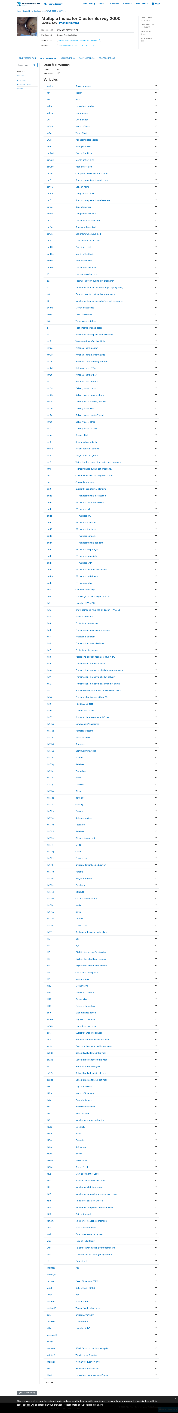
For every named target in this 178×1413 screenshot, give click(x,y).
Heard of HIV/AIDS (85, 603)
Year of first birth (83, 166)
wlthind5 (51, 1355)
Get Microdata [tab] (87, 58)
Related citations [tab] (107, 58)
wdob (50, 1288)
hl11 (49, 992)
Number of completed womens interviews (96, 1194)
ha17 (49, 717)
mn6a (50, 448)
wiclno (50, 86)
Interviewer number (85, 1106)
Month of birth (82, 126)
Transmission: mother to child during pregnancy (99, 670)
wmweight (52, 1335)
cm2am (50, 160)
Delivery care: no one (86, 428)
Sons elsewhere (83, 207)
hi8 (48, 1113)
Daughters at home (84, 193)
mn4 (49, 435)
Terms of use (142, 4)
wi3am (50, 126)
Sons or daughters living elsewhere (92, 200)
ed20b (50, 1059)
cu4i (49, 549)
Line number (81, 113)
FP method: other (84, 583)
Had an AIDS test (84, 704)
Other (78, 791)
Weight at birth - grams (86, 455)
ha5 (49, 636)
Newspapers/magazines (87, 724)
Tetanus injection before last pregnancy (95, 294)
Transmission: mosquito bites (89, 643)
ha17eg (50, 912)
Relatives (79, 764)
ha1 (48, 603)
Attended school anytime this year (92, 1039)
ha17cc (50, 824)
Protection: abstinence (86, 650)
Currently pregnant (84, 482)
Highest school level (85, 1019)
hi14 (49, 1207)
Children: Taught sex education (90, 865)
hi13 (49, 1200)
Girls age (79, 804)
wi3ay (50, 133)
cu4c (49, 509)
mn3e (50, 415)
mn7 (49, 462)
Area (77, 99)
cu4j (49, 556)
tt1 (48, 274)
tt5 (48, 301)
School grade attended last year (91, 1080)
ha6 (49, 643)
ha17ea (50, 871)
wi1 (48, 119)
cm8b (50, 234)
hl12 (49, 999)
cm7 (49, 220)
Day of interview (83, 1086)
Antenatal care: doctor (86, 348)
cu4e (49, 522)
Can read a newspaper (86, 972)
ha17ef (50, 905)
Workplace (80, 771)
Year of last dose (83, 314)
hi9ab (50, 1133)
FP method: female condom (89, 542)
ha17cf (50, 844)
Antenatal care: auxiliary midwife (91, 361)
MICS (44, 11)
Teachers (80, 824)
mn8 (49, 468)
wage (49, 1294)
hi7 (48, 92)
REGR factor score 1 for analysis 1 (92, 1348)
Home (19, 11)
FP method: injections (86, 522)
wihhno (50, 106)
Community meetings (85, 751)
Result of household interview (90, 1180)
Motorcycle (81, 1160)
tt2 (48, 280)
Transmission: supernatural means (92, 630)
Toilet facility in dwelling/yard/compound (95, 1247)
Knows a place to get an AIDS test (92, 717)
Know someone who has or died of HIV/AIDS (98, 610)
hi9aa (49, 1127)
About (101, 4)
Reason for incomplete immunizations (94, 334)
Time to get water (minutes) (89, 1234)
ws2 (49, 1234)
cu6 (49, 596)
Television (80, 784)
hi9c (49, 1173)
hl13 (49, 1006)
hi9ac (49, 1140)
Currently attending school (88, 1032)
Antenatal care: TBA (85, 368)
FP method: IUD (83, 516)
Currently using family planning (90, 489)
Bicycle (78, 1153)
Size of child (81, 435)
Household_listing (24, 84)
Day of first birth (83, 153)
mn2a (50, 348)
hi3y (49, 1100)
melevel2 (51, 1308)
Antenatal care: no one (86, 381)
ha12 (49, 683)
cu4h (49, 542)
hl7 (48, 965)
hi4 (48, 1106)
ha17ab (50, 730)
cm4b (50, 193)
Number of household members (91, 1221)
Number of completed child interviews (94, 1207)
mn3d (50, 408)
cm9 (49, 240)
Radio (78, 777)
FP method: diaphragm (86, 549)
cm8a (50, 227)
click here (98, 1404)
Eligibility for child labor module (90, 959)
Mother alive (81, 985)
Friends (79, 757)
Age (77, 945)
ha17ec (50, 885)
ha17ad (50, 744)
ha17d (50, 865)
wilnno (50, 113)
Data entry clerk (83, 1214)
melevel (51, 1361)
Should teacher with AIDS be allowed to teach (98, 690)
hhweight (51, 1274)
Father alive (81, 999)
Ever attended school (85, 1012)
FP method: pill (82, 509)
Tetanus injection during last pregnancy (94, 280)
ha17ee (50, 898)
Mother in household (85, 992)
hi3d (49, 1086)
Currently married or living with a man (94, 475)
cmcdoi (50, 1281)
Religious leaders (83, 818)
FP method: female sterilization (90, 495)
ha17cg (50, 851)
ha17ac (50, 737)
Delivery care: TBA (84, 408)
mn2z (50, 381)
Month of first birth (84, 160)
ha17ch (50, 858)
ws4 (49, 1247)
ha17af (50, 757)
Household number (85, 106)
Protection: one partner (87, 623)
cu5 (49, 589)
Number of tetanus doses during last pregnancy (99, 287)
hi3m (49, 1093)
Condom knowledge (85, 589)
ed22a (50, 1073)
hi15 (49, 1214)
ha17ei (50, 925)
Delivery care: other (85, 422)
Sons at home (82, 187)
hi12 (49, 1194)
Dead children (82, 1321)
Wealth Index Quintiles (86, 1355)
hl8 (48, 972)
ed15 (49, 1012)
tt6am (50, 307)
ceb (49, 1315)
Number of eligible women (88, 1187)
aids (49, 1328)
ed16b (50, 1026)
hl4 (48, 945)
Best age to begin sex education (91, 932)
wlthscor (51, 1348)
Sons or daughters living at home (91, 180)
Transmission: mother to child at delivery (95, 677)
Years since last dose (85, 321)
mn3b (50, 395)
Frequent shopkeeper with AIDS (91, 697)
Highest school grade (85, 1026)
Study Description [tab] (27, 58)
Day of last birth (83, 247)
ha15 (49, 704)
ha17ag (50, 764)
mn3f (49, 422)
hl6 (48, 959)
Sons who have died (85, 227)
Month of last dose (84, 307)
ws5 (49, 1254)
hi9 (48, 1120)
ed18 (49, 1039)
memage (51, 1268)
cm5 (49, 200)
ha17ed (50, 892)
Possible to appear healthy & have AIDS (95, 656)
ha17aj (50, 784)
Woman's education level (87, 1308)
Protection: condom (85, 636)
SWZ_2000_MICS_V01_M (56, 11)
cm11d (50, 247)
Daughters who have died (88, 234)
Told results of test (84, 710)
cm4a (50, 187)
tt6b (49, 321)
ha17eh (50, 918)
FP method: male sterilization (89, 502)
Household (21, 80)
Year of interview (83, 1100)
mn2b (50, 354)
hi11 (49, 1187)
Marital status (82, 979)
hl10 (49, 985)
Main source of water (86, 1227)
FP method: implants (85, 529)
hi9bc (50, 1167)
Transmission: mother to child (90, 663)
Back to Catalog (28, 1393)
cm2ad (50, 153)
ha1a (49, 610)
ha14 (49, 697)
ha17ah (50, 771)
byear (50, 1341)
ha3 (49, 623)
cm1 (49, 146)
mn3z (50, 428)
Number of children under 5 (89, 1200)
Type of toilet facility (85, 1241)
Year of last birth (83, 260)
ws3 (49, 1241)
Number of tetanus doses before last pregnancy (99, 301)
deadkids (51, 1321)
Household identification (87, 1368)
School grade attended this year (91, 1059)
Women (20, 88)
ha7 (49, 650)
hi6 (48, 99)
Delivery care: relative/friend (89, 415)
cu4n (49, 583)
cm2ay (50, 166)
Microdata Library (53, 4)
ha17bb (50, 804)
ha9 (49, 663)
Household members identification (92, 1375)
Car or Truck (81, 1167)
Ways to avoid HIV (84, 616)
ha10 (49, 670)
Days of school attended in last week (93, 1046)
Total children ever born (87, 240)
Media (78, 844)
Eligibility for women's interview (90, 952)
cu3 (49, 489)
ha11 (49, 677)
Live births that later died (87, 220)
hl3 (48, 939)
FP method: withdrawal (86, 576)
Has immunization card (86, 274)
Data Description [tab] (48, 58)
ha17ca (50, 811)
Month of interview (84, 1093)
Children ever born (84, 1315)
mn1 (49, 341)
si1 (48, 1261)
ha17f (49, 932)
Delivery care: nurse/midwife (89, 395)
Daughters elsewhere (86, 213)
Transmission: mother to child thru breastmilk (97, 683)
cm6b (50, 213)
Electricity (80, 1127)
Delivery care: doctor (85, 388)
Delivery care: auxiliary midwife (90, 401)
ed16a (50, 1019)
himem (50, 1221)
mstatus (51, 1301)
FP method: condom (85, 536)
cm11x (50, 267)
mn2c (50, 361)
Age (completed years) (86, 139)
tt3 (48, 287)
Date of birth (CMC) (85, 1288)
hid (48, 1368)
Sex (77, 939)
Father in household (85, 1006)
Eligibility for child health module (91, 965)
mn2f (49, 375)
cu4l (49, 569)
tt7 (48, 327)
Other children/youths (86, 838)
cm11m (50, 254)
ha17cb (50, 818)
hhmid (50, 1375)
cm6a (50, 207)
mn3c (50, 401)
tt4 (48, 294)
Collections (114, 4)
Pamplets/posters (84, 730)
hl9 (48, 979)
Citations (127, 4)
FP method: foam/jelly (86, 556)
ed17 (49, 1032)
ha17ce (50, 838)
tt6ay (49, 314)
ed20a (50, 1053)
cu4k (49, 563)
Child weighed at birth (86, 442)
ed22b (50, 1080)
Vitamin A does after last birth (90, 341)
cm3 (49, 180)
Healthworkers (82, 737)
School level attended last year (90, 1073)
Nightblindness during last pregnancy (93, 468)
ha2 (49, 616)
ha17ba (50, 797)
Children (20, 76)
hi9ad (49, 1147)
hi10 (49, 1180)
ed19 (49, 1046)
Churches (80, 744)
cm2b (50, 173)
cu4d (49, 516)
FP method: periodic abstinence (91, 569)
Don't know (81, 858)
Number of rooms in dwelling (89, 1120)
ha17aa (50, 724)
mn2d (50, 368)
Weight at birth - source (87, 448)
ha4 (49, 630)
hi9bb (50, 1160)
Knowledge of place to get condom (92, 596)
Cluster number (83, 86)
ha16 (49, 710)
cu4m (50, 576)
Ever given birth (83, 146)
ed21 (49, 1066)
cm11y (50, 260)
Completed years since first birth (91, 173)
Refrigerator (81, 1147)
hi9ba (50, 1153)
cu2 (49, 482)
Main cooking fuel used (87, 1173)
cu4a (49, 495)
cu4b (49, 502)
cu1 (48, 475)
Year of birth (81, 133)
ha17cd (50, 831)
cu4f (49, 529)
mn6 (49, 455)
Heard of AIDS (82, 1328)
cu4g (49, 536)
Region (78, 92)
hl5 (48, 952)
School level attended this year (90, 1053)
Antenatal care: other (86, 375)
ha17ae (50, 751)
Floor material (82, 1113)
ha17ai (50, 777)
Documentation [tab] (68, 58)
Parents (79, 811)
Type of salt (81, 1261)
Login (157, 4)
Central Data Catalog (31, 11)
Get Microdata (70, 23)
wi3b (49, 139)
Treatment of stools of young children (94, 1254)
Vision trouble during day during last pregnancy (98, 462)
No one (79, 918)
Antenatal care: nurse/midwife (90, 354)
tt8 (48, 334)
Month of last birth (84, 254)
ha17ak (50, 791)
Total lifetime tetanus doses (88, 327)
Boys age (80, 797)
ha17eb (50, 878)
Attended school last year (88, 1066)
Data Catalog (89, 4)
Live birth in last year (85, 267)
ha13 (49, 690)
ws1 (49, 1227)
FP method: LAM (83, 563)
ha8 (49, 656)
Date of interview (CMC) (87, 1281)
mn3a (50, 388)
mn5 (49, 442)
